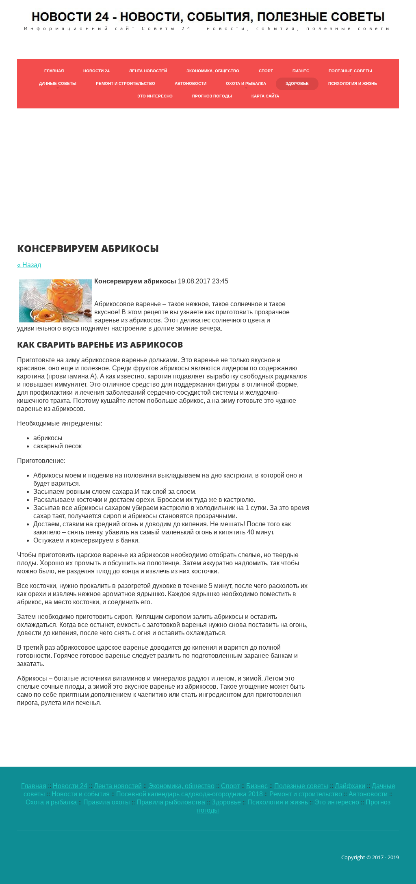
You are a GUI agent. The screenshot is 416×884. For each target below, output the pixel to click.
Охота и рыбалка (246, 83)
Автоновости (190, 83)
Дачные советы (57, 83)
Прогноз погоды (212, 96)
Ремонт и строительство (125, 83)
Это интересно (155, 96)
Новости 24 (96, 71)
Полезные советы (350, 71)
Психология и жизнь (352, 83)
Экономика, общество (212, 71)
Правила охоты (106, 802)
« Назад (29, 265)
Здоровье (297, 83)
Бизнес (300, 71)
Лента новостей (148, 71)
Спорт (266, 71)
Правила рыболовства (170, 802)
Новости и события (81, 794)
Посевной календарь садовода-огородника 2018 (189, 794)
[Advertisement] (208, 165)
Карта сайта (265, 96)
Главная (54, 71)
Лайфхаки (350, 785)
